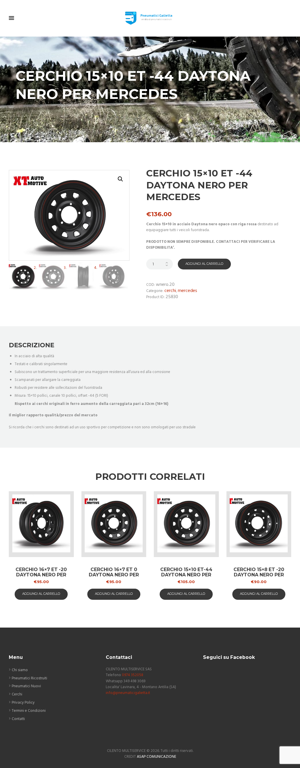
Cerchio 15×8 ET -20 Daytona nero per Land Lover (258, 575)
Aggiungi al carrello (204, 264)
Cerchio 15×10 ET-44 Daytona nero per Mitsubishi (186, 575)
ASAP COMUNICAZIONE (156, 757)
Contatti (18, 719)
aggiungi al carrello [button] (41, 594)
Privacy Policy (23, 703)
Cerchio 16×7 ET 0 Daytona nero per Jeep (114, 575)
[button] (120, 179)
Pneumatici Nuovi (26, 686)
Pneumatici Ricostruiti (29, 678)
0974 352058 (132, 675)
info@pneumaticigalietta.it (128, 693)
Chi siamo (20, 670)
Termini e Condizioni (29, 711)
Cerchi (170, 291)
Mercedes (187, 291)
